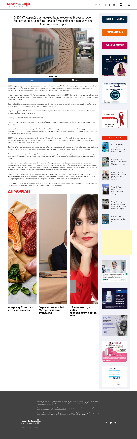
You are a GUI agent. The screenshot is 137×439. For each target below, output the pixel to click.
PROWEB (37, 428)
